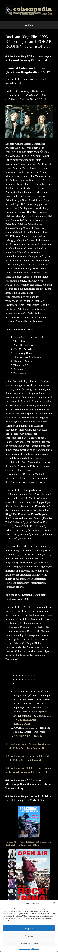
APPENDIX (27, 735)
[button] (54, 903)
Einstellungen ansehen (29, 943)
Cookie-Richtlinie (24, 949)
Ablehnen (29, 936)
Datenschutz (35, 949)
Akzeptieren (29, 928)
